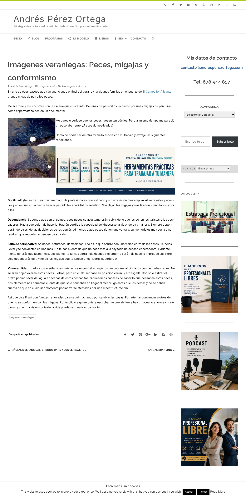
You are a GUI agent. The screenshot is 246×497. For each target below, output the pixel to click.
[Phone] (165, 5)
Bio (120, 38)
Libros (104, 38)
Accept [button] (189, 491)
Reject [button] (203, 491)
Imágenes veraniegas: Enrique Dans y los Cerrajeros (47, 349)
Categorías (209, 107)
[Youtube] (204, 5)
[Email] (227, 5)
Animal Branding (161, 349)
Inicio (17, 38)
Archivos (188, 168)
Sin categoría (68, 86)
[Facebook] (173, 5)
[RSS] (234, 5)
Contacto (138, 38)
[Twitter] (180, 5)
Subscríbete (225, 141)
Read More (217, 491)
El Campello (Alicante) (157, 91)
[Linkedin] (219, 5)
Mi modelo (81, 38)
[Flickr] (188, 5)
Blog (35, 38)
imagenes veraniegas (21, 317)
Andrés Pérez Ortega (59, 19)
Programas (54, 38)
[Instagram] (211, 5)
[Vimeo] (196, 5)
